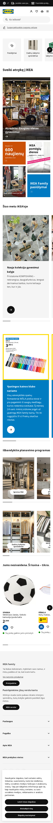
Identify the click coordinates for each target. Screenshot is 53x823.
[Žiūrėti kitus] (49, 607)
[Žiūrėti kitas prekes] (49, 49)
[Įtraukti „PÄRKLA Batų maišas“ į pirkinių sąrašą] (48, 626)
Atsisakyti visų (26, 808)
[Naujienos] (14, 153)
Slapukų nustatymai (26, 815)
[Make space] (26, 108)
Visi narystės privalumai (13, 677)
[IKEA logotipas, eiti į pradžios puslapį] (8, 11)
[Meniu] (47, 11)
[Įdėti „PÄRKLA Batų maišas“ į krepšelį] (41, 626)
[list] (26, 49)
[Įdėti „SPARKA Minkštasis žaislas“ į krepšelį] (5, 627)
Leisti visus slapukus (27, 802)
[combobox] (26, 19)
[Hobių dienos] (38, 157)
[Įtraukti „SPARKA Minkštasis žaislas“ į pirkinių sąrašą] (12, 627)
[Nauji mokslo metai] (14, 181)
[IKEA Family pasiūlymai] (38, 185)
